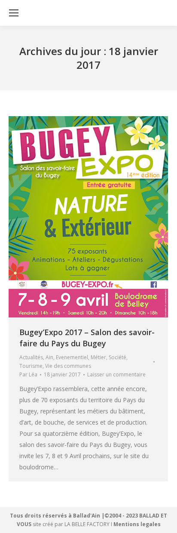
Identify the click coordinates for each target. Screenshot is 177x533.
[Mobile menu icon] (14, 13)
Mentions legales (137, 524)
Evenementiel (72, 357)
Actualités (31, 357)
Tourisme (31, 366)
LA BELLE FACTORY (87, 524)
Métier (98, 357)
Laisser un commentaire (116, 374)
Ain (49, 357)
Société (117, 357)
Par (28, 374)
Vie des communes (68, 366)
